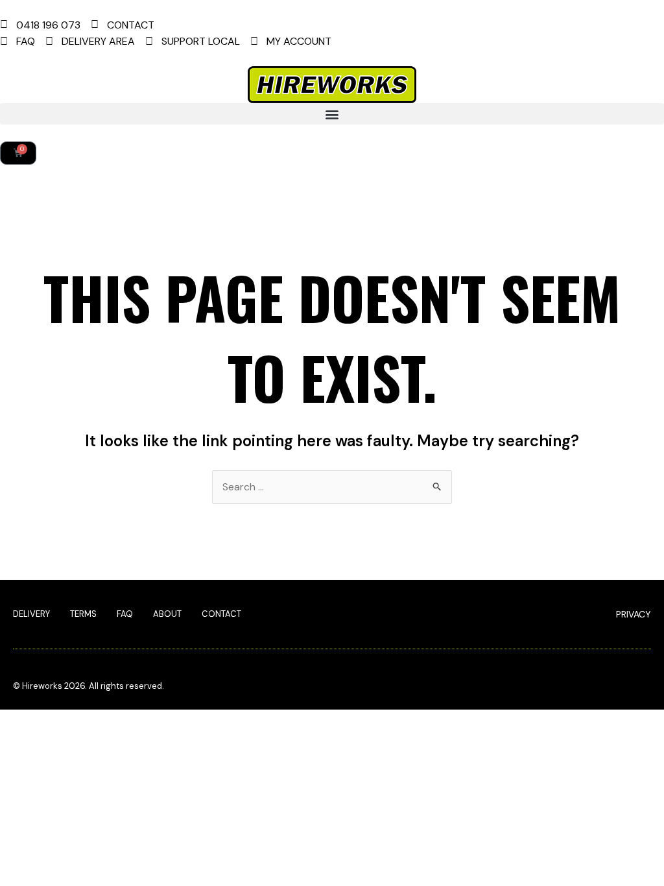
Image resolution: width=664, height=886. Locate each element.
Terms (83, 613)
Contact (221, 613)
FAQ (125, 613)
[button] (332, 114)
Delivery (31, 613)
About (167, 613)
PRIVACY (633, 614)
